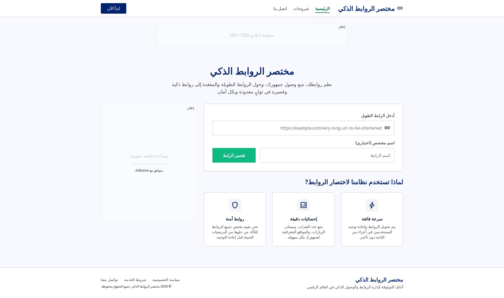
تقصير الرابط (234, 155)
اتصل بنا (280, 8)
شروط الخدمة (135, 279)
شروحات (301, 8)
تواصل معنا (109, 279)
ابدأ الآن (113, 8)
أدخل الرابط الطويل (378, 115)
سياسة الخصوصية (166, 279)
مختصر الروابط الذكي (370, 8)
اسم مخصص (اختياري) (375, 143)
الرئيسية (322, 8)
